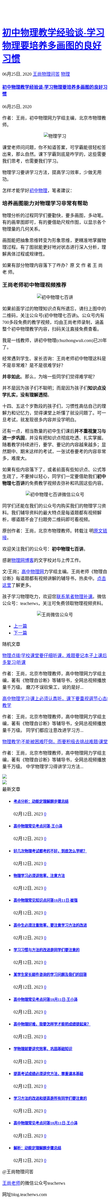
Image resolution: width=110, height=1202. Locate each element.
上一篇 (20, 626)
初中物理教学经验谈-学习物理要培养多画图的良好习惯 (53, 45)
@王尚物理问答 (33, 13)
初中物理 (38, 190)
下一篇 (20, 632)
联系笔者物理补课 (74, 596)
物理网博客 (22, 560)
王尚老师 (11, 1183)
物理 (65, 74)
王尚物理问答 (46, 74)
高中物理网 (32, 571)
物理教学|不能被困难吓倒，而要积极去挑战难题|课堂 (55, 741)
